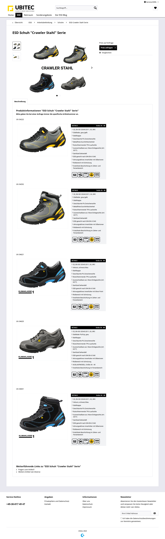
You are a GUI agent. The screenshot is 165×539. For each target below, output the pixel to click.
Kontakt (47, 504)
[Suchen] (95, 7)
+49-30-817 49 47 (15, 504)
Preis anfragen (107, 48)
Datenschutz (87, 504)
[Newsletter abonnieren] (154, 513)
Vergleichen (106, 52)
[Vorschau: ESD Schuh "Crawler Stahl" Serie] (16, 46)
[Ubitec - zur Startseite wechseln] (21, 8)
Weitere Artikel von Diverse (29, 472)
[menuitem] (76, 7)
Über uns (86, 501)
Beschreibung (20, 101)
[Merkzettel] (155, 7)
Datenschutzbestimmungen (144, 518)
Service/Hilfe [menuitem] (151, 2)
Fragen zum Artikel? (26, 469)
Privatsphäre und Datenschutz (56, 501)
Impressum (87, 507)
